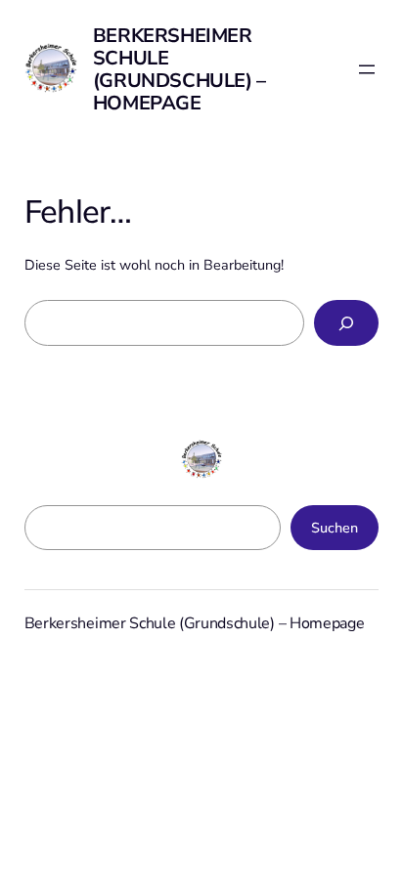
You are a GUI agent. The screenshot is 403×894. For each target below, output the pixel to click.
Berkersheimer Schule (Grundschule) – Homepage (179, 69)
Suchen (334, 527)
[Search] (346, 323)
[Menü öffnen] (367, 69)
